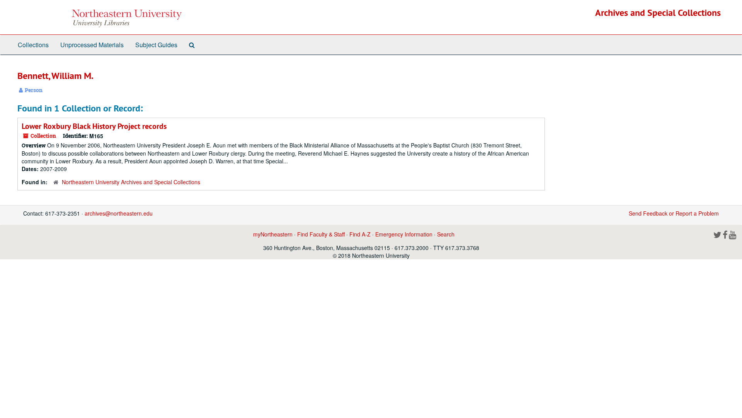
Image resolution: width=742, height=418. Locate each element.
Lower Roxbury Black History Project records (94, 126)
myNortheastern (273, 234)
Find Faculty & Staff (321, 234)
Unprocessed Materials (92, 44)
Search (445, 234)
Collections (33, 44)
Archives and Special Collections (658, 13)
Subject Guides (156, 44)
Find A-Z (360, 234)
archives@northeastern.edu (119, 213)
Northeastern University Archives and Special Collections (131, 182)
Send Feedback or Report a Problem (674, 213)
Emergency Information (403, 234)
